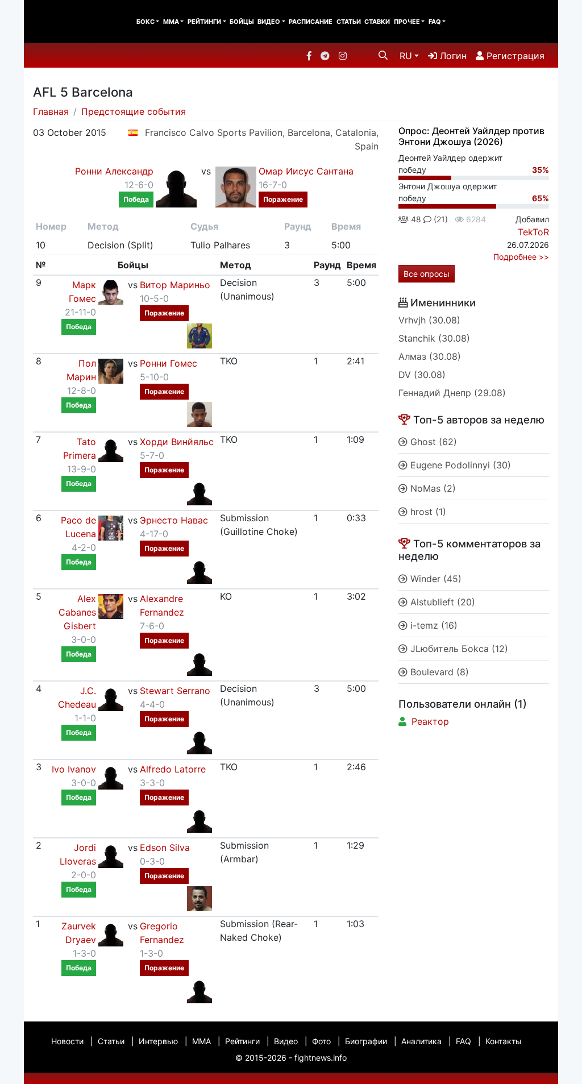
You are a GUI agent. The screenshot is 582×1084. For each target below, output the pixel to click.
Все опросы (427, 274)
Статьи (348, 22)
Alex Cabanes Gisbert (77, 612)
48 (415, 219)
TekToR (533, 232)
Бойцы (242, 22)
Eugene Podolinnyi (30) (459, 465)
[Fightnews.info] (71, 22)
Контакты (503, 1041)
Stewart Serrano (175, 690)
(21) (439, 219)
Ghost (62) (432, 441)
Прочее (407, 22)
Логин (452, 55)
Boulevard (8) (438, 672)
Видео (268, 22)
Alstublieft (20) (441, 602)
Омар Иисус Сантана (306, 171)
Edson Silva (165, 847)
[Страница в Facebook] (309, 55)
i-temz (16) (433, 625)
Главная (51, 111)
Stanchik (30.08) (434, 338)
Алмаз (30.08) (429, 356)
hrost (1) (427, 511)
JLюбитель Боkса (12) (458, 648)
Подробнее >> (521, 256)
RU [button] (406, 55)
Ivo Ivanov (74, 769)
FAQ (435, 22)
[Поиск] (383, 55)
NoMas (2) (432, 488)
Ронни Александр (114, 171)
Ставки (377, 22)
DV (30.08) (422, 374)
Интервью (158, 1041)
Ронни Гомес (168, 363)
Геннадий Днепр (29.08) (452, 392)
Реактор (430, 721)
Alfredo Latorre (173, 769)
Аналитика (421, 1041)
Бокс (145, 22)
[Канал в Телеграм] (325, 55)
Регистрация (514, 55)
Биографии (366, 1041)
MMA (171, 22)
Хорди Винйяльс (177, 441)
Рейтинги (204, 22)
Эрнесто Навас (174, 520)
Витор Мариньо (175, 284)
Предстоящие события (133, 111)
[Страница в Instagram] (342, 55)
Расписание (310, 22)
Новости (67, 1041)
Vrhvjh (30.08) (429, 320)
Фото (321, 1041)
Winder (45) (435, 578)
